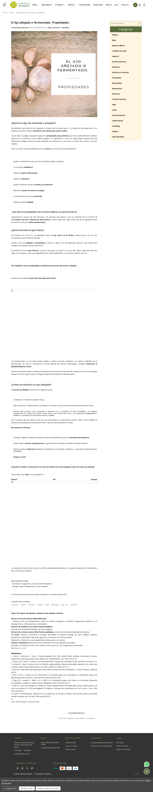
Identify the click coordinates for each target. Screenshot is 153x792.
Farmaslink (116, 78)
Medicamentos (47, 5)
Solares (115, 131)
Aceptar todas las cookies (48, 788)
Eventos (109, 5)
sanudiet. (23, 648)
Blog (116, 5)
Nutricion (56, 27)
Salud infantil (117, 121)
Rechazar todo (27, 788)
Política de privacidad (123, 749)
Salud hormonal (118, 115)
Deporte (115, 56)
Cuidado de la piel (119, 51)
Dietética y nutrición (120, 72)
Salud (114, 110)
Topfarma (47, 774)
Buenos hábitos (118, 45)
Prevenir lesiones (119, 99)
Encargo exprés (84, 5)
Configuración (10, 788)
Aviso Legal (120, 743)
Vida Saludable (118, 137)
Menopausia (117, 88)
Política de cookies (122, 746)
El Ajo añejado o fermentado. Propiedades (40, 22)
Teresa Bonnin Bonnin (19, 27)
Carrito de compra (71, 746)
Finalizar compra (70, 749)
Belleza (115, 35)
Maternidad (117, 83)
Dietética (116, 67)
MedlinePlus (29, 235)
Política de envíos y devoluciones (101, 746)
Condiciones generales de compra (102, 743)
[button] (5, 4)
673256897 (27, 750)
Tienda (34, 5)
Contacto (125, 5)
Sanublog (65, 27)
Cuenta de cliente (70, 743)
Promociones (98, 5)
